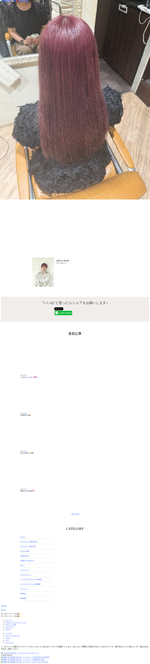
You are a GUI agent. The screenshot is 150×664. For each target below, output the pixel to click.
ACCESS (44, 662)
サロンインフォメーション (15, 622)
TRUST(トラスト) (76, 261)
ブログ (8, 629)
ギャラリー (9, 627)
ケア (7, 640)
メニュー (8, 620)
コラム (8, 638)
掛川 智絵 (61, 265)
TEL (43, 659)
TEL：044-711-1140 (63, 269)
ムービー (8, 633)
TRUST (4, 606)
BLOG (3, 610)
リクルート (9, 643)
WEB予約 (45, 657)
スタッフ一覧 (10, 625)
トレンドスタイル (12, 636)
